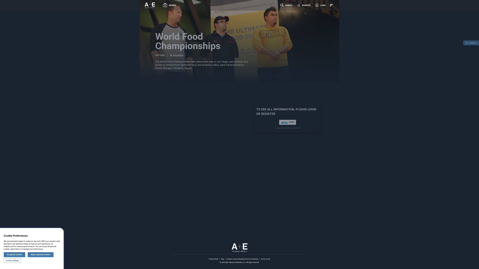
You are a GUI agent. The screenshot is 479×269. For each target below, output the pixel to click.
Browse (172, 5)
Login (323, 5)
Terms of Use (265, 259)
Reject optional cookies (40, 255)
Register (306, 5)
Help (222, 259)
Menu (331, 5)
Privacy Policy (213, 259)
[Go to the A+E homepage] (150, 5)
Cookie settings (12, 261)
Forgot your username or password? (287, 128)
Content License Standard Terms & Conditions (242, 259)
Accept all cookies (14, 255)
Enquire (470, 43)
